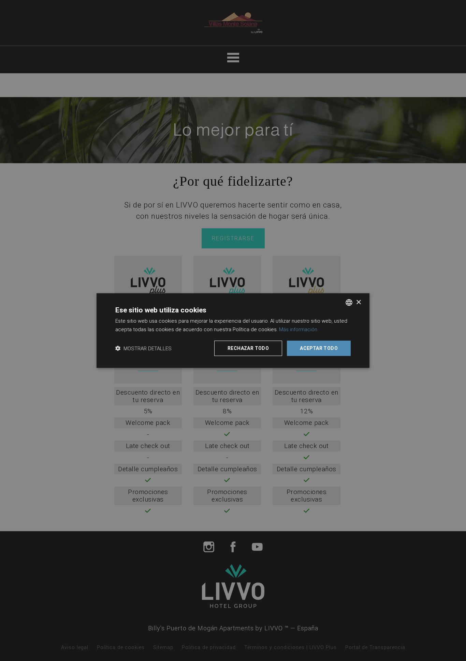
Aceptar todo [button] (319, 348)
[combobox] (349, 302)
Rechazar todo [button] (248, 348)
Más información (298, 329)
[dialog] (233, 330)
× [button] (358, 302)
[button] (143, 348)
